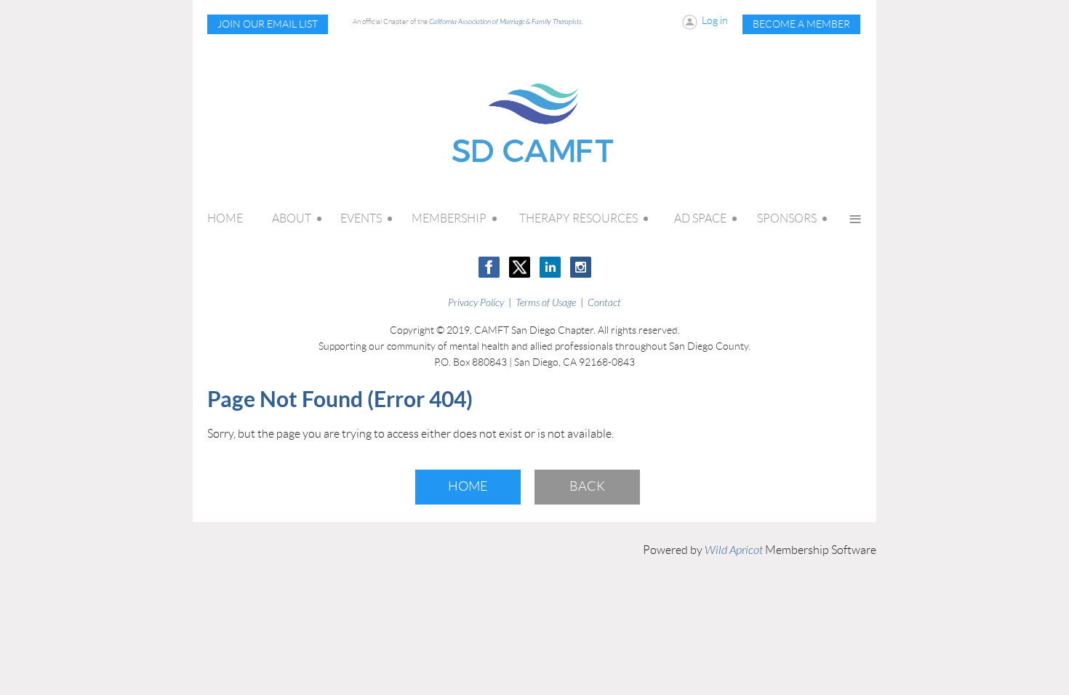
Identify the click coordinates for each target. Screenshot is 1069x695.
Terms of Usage (546, 303)
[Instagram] (580, 267)
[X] (519, 267)
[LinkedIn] (550, 267)
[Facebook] (489, 267)
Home (468, 486)
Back (587, 486)
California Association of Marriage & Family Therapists (505, 21)
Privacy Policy (476, 303)
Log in (715, 20)
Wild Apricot (734, 550)
